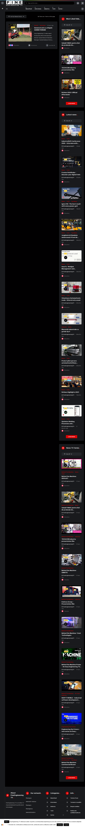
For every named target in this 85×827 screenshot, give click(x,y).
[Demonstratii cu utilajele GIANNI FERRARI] (20, 33)
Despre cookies (74, 806)
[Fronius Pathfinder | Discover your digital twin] (72, 162)
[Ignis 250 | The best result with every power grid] (72, 193)
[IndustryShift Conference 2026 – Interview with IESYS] (72, 130)
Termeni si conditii (75, 802)
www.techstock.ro (30, 812)
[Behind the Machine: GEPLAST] (72, 463)
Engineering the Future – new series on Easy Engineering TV (71, 731)
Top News (74, 201)
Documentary (65, 760)
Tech (68, 138)
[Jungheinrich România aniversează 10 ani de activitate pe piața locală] (72, 224)
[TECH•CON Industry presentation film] (72, 59)
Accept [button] (66, 824)
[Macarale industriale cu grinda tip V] (72, 318)
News (63, 138)
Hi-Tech (77, 693)
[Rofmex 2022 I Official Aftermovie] (72, 84)
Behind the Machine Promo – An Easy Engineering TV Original (71, 667)
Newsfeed (53, 798)
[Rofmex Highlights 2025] (72, 381)
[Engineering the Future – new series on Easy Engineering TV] (72, 718)
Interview (42, 25)
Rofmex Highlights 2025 (70, 392)
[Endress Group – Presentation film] (72, 591)
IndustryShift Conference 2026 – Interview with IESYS (71, 143)
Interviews (53, 802)
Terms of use (74, 798)
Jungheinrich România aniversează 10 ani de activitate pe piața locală (71, 237)
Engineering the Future (69, 726)
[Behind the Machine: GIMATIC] (72, 559)
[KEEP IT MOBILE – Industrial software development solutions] (72, 685)
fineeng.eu (29, 798)
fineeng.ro (28, 805)
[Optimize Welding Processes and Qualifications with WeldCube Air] (72, 410)
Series (52, 815)
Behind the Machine (67, 472)
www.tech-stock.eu (31, 801)
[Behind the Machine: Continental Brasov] (72, 750)
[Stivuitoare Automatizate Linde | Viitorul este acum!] (72, 287)
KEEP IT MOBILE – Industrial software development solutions (72, 700)
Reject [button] (6, 821)
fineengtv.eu (29, 808)
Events (36, 25)
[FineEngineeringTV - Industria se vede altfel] (14, 3)
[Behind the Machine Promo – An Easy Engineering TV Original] (72, 653)
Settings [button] (60, 824)
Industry (64, 327)
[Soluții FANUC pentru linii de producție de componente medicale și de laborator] (72, 34)
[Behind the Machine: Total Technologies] (72, 622)
